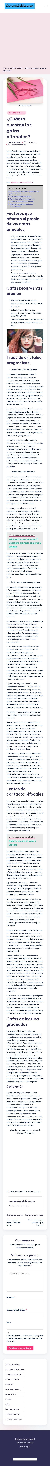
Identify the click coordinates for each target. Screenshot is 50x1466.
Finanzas (9, 1384)
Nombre (11, 1297)
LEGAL (8, 1399)
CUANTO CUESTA (17, 113)
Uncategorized (12, 1409)
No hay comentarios (18, 144)
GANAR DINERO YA (13, 1389)
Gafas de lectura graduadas (21, 204)
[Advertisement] (25, 41)
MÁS (7, 1404)
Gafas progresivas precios (20, 196)
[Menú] (45, 6)
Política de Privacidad (25, 1439)
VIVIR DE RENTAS (12, 1414)
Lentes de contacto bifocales (22, 201)
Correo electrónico (17, 1310)
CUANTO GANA (12, 1379)
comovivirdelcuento (22, 1200)
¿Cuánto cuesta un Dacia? (22, 182)
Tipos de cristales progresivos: (22, 199)
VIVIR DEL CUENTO (13, 1419)
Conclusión (17, 206)
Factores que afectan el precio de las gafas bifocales (24, 192)
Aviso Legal (25, 1446)
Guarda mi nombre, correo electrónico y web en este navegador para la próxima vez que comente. (25, 1338)
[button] (18, 1206)
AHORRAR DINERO (13, 1365)
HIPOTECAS (10, 1394)
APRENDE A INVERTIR (14, 1370)
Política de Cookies (25, 1443)
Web (9, 1322)
